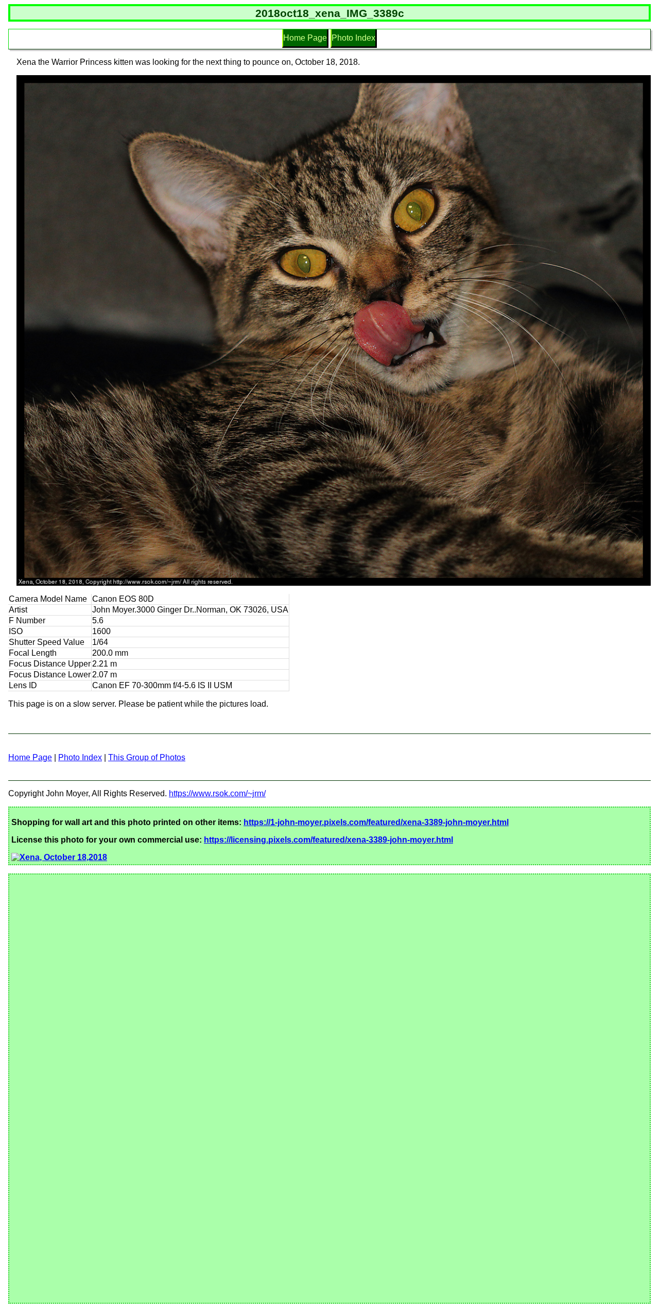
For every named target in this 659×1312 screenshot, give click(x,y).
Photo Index (353, 37)
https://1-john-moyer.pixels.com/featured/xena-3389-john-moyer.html (376, 822)
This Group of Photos (146, 757)
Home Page (305, 37)
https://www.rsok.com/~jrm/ (217, 793)
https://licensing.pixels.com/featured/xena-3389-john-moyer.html (328, 839)
